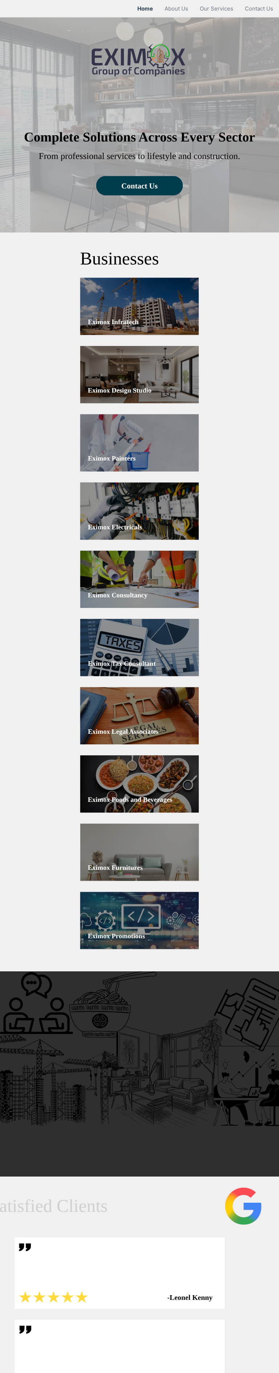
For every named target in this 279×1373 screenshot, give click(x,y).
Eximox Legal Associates (123, 731)
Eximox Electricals (115, 527)
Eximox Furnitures (115, 868)
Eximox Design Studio (119, 390)
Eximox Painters (112, 458)
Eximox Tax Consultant (122, 663)
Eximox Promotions (116, 936)
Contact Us (139, 186)
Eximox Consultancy (117, 595)
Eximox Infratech (113, 322)
